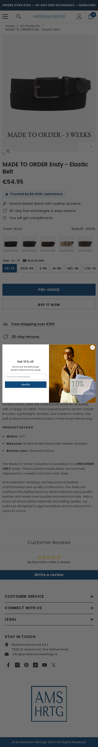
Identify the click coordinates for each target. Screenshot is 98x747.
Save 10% (26, 384)
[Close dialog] (92, 347)
